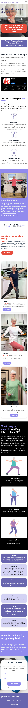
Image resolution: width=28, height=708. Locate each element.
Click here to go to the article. (14, 45)
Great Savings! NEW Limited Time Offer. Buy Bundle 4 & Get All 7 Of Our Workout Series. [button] (14, 28)
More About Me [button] (9, 215)
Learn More (7, 309)
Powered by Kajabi (14, 704)
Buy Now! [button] (7, 253)
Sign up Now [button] (14, 684)
